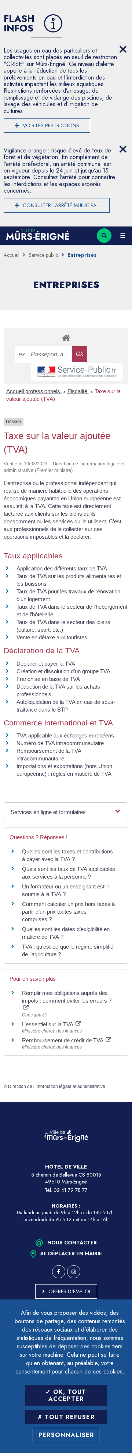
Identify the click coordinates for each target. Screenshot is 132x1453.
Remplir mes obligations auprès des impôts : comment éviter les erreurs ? (66, 997)
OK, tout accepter (67, 1395)
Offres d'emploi (69, 1291)
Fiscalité (78, 391)
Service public (43, 255)
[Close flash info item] (122, 49)
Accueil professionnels (34, 391)
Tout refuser (69, 1417)
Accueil (11, 255)
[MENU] (123, 235)
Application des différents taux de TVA (61, 568)
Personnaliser (66, 1435)
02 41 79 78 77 (70, 1190)
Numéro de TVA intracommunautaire (60, 743)
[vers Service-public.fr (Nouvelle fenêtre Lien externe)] (77, 372)
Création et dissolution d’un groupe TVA (63, 671)
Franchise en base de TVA (48, 679)
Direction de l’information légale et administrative (56, 1086)
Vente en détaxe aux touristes (51, 637)
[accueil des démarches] (66, 337)
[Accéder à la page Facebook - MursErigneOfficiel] (58, 1271)
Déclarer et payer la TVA (45, 663)
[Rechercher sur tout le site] (104, 235)
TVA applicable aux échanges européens (65, 735)
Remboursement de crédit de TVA (63, 1040)
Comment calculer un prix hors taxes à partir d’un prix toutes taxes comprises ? (68, 911)
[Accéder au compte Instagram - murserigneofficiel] (73, 1271)
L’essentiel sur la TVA (48, 1024)
